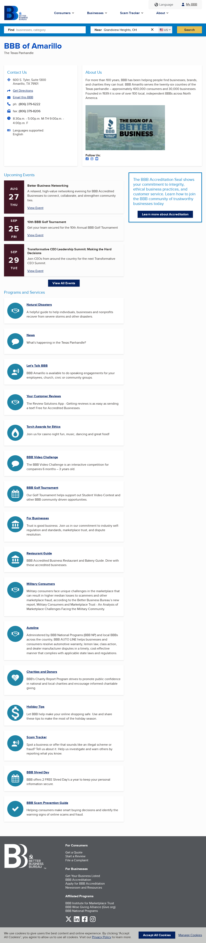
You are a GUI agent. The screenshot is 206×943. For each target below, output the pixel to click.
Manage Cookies (190, 935)
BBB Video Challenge (42, 457)
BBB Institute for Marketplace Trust (89, 903)
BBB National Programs (81, 910)
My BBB (191, 4)
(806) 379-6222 (29, 104)
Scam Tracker (130, 13)
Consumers (62, 13)
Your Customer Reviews (44, 396)
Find (11, 29)
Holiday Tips (35, 706)
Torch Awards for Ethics (44, 426)
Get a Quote (73, 852)
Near (98, 29)
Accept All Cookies (157, 935)
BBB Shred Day (38, 772)
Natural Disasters (39, 304)
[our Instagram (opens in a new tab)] (92, 159)
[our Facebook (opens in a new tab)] (87, 159)
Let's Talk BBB (37, 365)
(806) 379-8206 (29, 111)
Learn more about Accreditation (165, 214)
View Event (35, 208)
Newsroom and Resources (83, 887)
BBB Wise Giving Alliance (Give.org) (90, 907)
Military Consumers (41, 583)
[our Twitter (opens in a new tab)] (68, 921)
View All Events (64, 283)
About (160, 13)
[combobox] (51, 29)
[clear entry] (153, 29)
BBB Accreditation (78, 879)
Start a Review (75, 856)
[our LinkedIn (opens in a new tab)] (76, 921)
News (31, 335)
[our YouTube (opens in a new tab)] (96, 159)
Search (189, 29)
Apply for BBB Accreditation (85, 883)
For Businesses (38, 518)
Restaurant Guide (39, 553)
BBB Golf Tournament (42, 487)
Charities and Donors (42, 671)
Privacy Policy (101, 937)
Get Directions (23, 91)
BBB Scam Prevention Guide (47, 802)
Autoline (33, 627)
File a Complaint (76, 860)
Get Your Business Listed (82, 876)
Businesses (95, 13)
